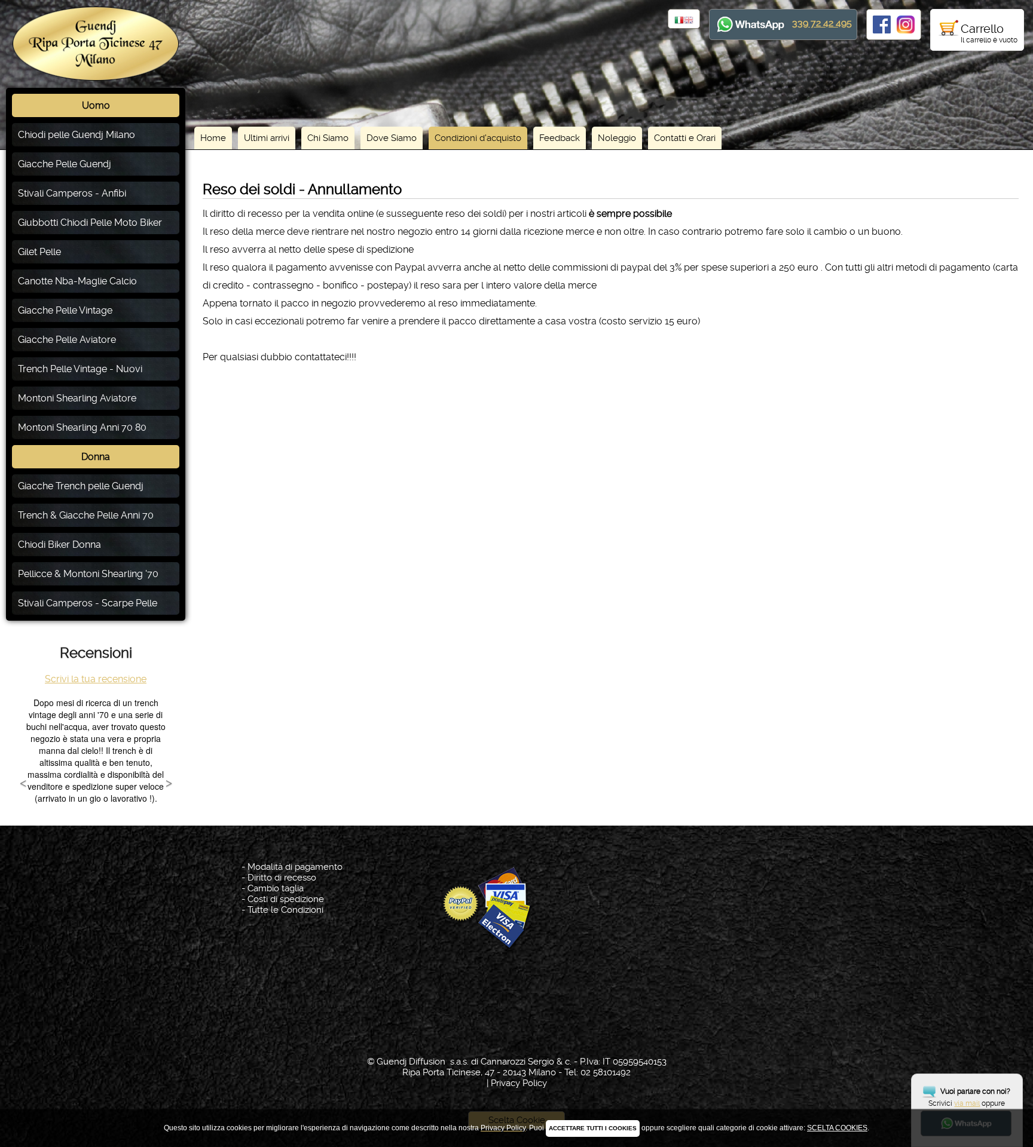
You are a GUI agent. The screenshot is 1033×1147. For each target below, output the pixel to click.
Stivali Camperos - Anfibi (72, 193)
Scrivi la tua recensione (95, 679)
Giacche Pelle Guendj (64, 164)
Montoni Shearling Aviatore (77, 398)
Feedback (559, 138)
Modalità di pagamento (295, 866)
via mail (967, 1103)
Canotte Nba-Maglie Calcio (77, 281)
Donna (95, 456)
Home (213, 138)
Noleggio (617, 138)
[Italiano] (679, 21)
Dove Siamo (391, 138)
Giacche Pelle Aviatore (67, 339)
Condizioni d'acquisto (478, 138)
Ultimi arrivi (266, 138)
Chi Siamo (328, 138)
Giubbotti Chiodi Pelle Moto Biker (90, 222)
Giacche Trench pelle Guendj (80, 486)
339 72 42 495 (822, 23)
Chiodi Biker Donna (59, 544)
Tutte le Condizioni (285, 909)
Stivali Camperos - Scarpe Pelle (87, 603)
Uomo (96, 105)
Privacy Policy (519, 1083)
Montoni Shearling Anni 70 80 (82, 427)
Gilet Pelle (39, 251)
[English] (688, 21)
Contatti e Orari (685, 138)
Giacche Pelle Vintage (65, 310)
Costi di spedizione (285, 899)
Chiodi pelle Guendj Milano (76, 134)
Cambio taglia (275, 888)
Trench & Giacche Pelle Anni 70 (86, 515)
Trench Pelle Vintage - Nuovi (80, 369)
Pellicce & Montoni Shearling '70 (88, 573)
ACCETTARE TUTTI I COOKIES (593, 1128)
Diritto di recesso (281, 877)
